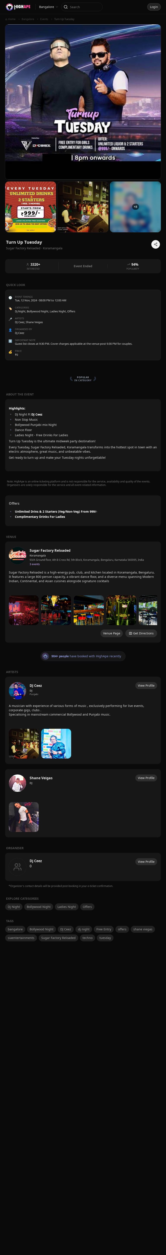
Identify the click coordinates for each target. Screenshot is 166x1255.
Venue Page (111, 633)
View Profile (146, 685)
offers (122, 929)
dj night (83, 929)
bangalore (15, 929)
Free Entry (103, 929)
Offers (71, 311)
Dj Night (20, 311)
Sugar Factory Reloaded (58, 938)
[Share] (155, 244)
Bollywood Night (37, 311)
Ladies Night (58, 311)
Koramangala (52, 248)
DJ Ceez (65, 929)
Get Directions (143, 633)
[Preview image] (24, 610)
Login (154, 7)
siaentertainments (21, 938)
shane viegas (142, 929)
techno (88, 938)
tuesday (105, 938)
